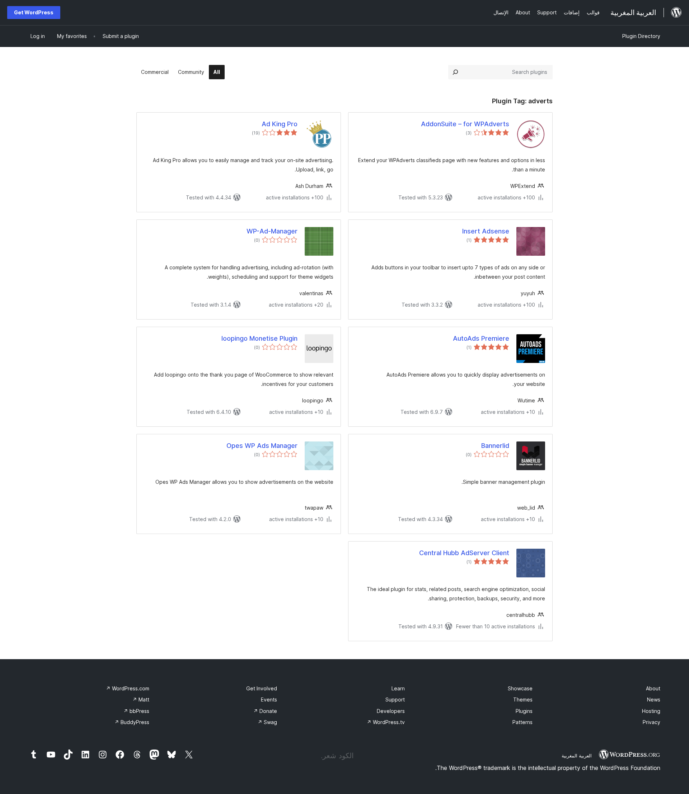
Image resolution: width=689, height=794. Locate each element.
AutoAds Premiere (481, 338)
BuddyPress (131, 722)
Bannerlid (495, 445)
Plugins (524, 711)
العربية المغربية (577, 755)
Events (269, 699)
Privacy (651, 722)
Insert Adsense (485, 231)
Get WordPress (33, 12)
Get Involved (261, 688)
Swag (267, 722)
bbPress (136, 711)
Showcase (520, 688)
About (653, 688)
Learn (398, 688)
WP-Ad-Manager (272, 231)
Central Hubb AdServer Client (464, 553)
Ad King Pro (279, 124)
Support (395, 699)
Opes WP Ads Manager (261, 445)
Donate (265, 711)
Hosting (651, 711)
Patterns (522, 722)
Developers (391, 711)
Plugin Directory (641, 36)
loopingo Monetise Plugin (259, 338)
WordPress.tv (386, 722)
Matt (140, 699)
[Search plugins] (455, 72)
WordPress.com (127, 688)
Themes (523, 699)
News (653, 699)
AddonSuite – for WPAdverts (465, 124)
